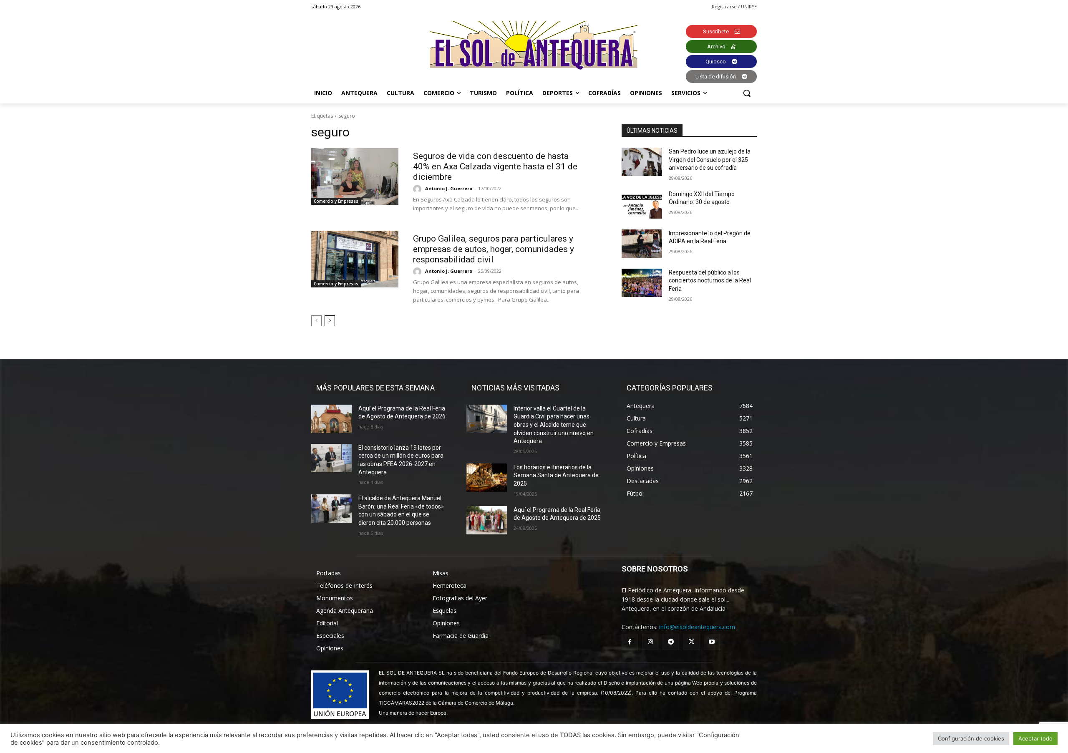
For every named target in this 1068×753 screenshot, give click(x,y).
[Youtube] (712, 642)
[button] (747, 93)
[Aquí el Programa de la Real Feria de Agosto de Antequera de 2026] (331, 419)
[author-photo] (418, 189)
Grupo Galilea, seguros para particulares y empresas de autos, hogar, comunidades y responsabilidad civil (493, 249)
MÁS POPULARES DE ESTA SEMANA (375, 387)
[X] (691, 642)
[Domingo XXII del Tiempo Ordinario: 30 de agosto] (642, 204)
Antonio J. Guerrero (448, 188)
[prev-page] (316, 320)
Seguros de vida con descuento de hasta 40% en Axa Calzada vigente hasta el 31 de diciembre (495, 166)
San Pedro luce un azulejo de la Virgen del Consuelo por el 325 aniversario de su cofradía (710, 159)
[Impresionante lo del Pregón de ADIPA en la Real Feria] (642, 243)
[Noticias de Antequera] (534, 45)
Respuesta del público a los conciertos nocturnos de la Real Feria (710, 280)
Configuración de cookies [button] (971, 738)
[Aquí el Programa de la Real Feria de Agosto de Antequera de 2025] (486, 520)
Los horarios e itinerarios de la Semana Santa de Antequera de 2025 (556, 475)
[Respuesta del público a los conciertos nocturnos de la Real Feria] (642, 283)
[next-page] (330, 320)
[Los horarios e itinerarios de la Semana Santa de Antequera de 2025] (486, 477)
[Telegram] (670, 642)
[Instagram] (650, 642)
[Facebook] (630, 642)
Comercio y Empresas (336, 201)
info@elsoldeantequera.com (697, 627)
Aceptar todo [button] (1035, 738)
